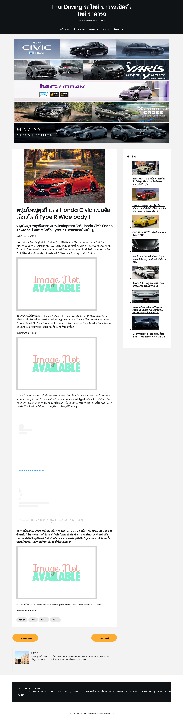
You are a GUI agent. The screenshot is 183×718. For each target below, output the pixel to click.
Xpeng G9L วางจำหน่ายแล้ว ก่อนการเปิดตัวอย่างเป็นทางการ (148, 284)
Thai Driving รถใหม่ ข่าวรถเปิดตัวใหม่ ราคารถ (91, 10)
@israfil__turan (63, 315)
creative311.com (92, 604)
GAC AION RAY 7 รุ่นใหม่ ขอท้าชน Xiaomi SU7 (149, 234)
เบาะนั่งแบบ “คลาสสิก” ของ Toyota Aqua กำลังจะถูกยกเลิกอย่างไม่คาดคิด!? (149, 259)
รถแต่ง (105, 29)
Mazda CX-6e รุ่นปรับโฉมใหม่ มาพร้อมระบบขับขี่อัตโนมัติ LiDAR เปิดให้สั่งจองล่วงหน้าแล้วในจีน (149, 208)
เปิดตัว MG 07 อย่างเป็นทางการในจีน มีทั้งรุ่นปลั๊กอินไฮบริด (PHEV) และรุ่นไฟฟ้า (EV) (148, 181)
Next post (104, 637)
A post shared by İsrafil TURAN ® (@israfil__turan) (41, 520)
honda (43, 620)
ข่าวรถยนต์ (79, 29)
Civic (33, 620)
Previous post (25, 637)
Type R (55, 620)
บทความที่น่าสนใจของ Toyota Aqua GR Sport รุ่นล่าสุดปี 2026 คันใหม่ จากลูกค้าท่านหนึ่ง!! (147, 310)
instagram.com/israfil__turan (68, 604)
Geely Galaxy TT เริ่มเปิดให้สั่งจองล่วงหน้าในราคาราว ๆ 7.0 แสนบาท (149, 335)
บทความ (93, 29)
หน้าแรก (64, 29)
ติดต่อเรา (118, 29)
